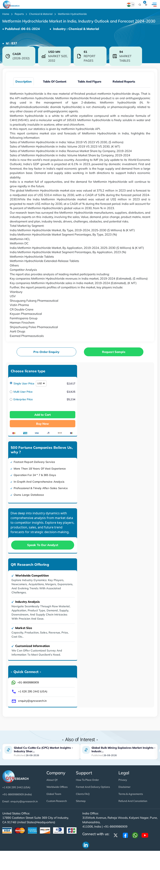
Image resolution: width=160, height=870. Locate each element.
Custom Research (56, 801)
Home (5, 13)
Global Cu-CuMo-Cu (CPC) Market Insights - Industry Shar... (43, 749)
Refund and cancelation (132, 801)
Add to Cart (42, 415)
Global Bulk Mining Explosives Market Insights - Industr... (123, 749)
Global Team (53, 793)
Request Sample (113, 352)
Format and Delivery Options (93, 786)
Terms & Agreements (130, 793)
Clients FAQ (83, 793)
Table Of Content (54, 81)
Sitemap (81, 801)
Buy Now (42, 424)
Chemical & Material (40, 13)
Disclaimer (124, 786)
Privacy (122, 779)
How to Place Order (87, 779)
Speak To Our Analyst (42, 545)
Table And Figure (89, 81)
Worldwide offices (57, 786)
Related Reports (124, 81)
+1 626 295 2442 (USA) (32, 691)
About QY (52, 779)
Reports (19, 13)
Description (23, 81)
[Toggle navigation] (154, 4)
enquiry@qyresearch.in (32, 701)
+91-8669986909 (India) (17, 794)
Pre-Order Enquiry (46, 352)
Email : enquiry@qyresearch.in (20, 801)
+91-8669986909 (28, 682)
